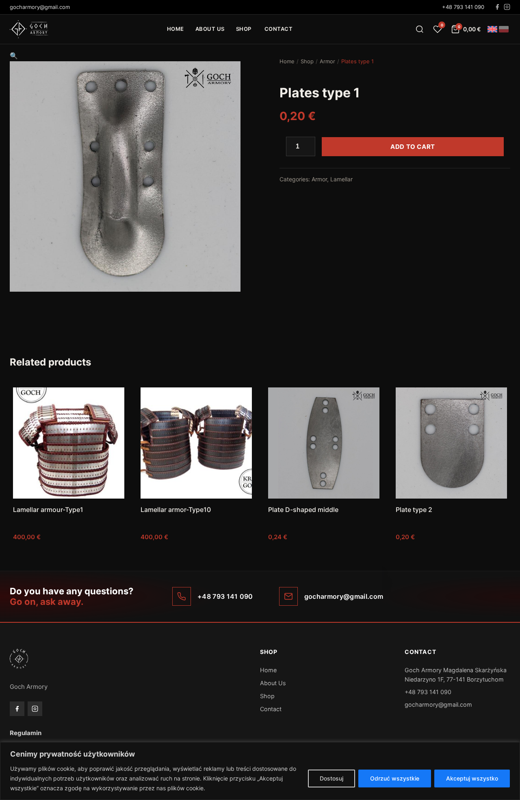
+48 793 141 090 (463, 7)
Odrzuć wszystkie (394, 778)
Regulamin (25, 733)
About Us (210, 29)
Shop (243, 29)
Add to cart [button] (69, 553)
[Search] (419, 29)
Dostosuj (331, 778)
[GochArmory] (29, 29)
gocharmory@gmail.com (438, 704)
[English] (492, 29)
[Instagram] (507, 7)
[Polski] (504, 29)
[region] (260, 771)
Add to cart (412, 147)
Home (175, 29)
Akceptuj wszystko (472, 778)
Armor (327, 61)
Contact (278, 29)
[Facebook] (497, 7)
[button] (14, 56)
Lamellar (341, 179)
